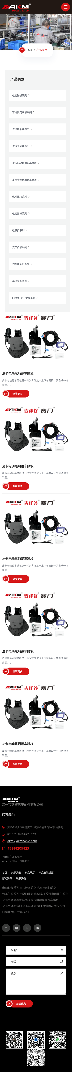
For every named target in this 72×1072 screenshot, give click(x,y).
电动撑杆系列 (42, 894)
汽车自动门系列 (46, 887)
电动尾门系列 (59, 894)
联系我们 (21, 878)
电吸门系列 (27, 894)
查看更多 (17, 393)
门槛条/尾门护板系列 (15, 912)
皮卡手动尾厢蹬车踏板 (16, 900)
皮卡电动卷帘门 (32, 906)
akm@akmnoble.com (22, 841)
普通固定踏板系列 (53, 906)
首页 (30, 50)
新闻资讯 (7, 878)
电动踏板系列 (10, 887)
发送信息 (21, 1003)
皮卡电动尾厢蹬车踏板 (45, 900)
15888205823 (18, 848)
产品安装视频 (46, 872)
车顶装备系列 (28, 887)
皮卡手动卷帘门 (12, 906)
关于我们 (16, 872)
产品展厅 (30, 872)
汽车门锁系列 (10, 894)
